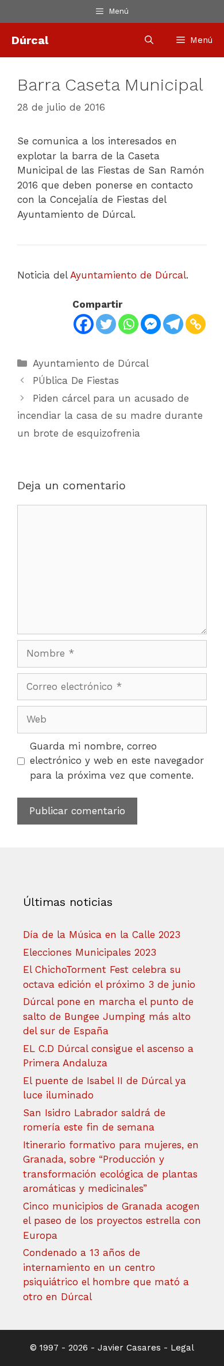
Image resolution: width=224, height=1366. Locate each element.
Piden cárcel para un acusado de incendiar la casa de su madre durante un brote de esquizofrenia (110, 415)
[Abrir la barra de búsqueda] (149, 40)
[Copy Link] (196, 324)
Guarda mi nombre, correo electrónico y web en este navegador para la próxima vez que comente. (117, 760)
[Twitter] (106, 324)
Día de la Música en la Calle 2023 (101, 934)
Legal (182, 1348)
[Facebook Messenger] (151, 324)
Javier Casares (129, 1348)
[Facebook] (84, 324)
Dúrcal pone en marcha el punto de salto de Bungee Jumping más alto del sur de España (108, 1016)
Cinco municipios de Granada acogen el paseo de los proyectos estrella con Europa (112, 1220)
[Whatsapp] (128, 324)
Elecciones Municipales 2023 (89, 952)
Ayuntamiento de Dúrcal (128, 275)
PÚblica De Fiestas (76, 380)
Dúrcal (29, 40)
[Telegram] (173, 324)
